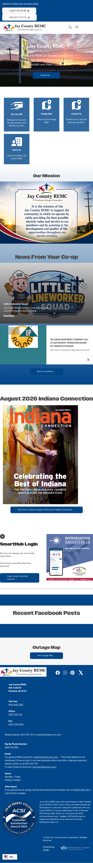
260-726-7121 (27, 735)
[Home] (24, 27)
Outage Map (46, 107)
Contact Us (75, 107)
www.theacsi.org (50, 816)
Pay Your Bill (16, 107)
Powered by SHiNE (49, 848)
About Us (16, 143)
